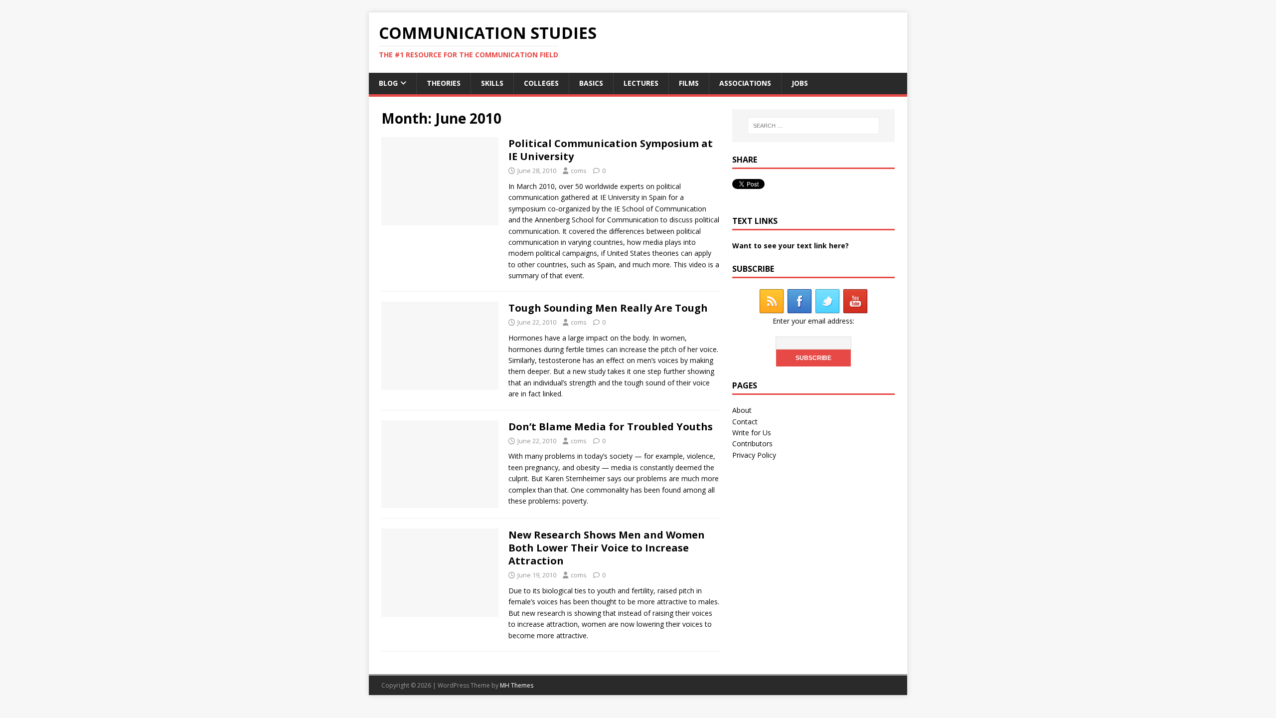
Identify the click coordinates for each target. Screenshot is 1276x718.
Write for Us (751, 432)
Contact (745, 421)
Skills (492, 83)
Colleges (541, 83)
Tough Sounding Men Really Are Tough (608, 308)
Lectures (641, 83)
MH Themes (516, 685)
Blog (388, 83)
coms (579, 170)
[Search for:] (813, 125)
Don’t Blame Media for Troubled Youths (610, 426)
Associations (745, 83)
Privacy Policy (754, 455)
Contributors (752, 443)
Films (689, 83)
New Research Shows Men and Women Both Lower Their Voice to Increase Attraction (606, 547)
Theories (444, 83)
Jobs (800, 83)
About (742, 410)
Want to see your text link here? (790, 245)
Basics (591, 83)
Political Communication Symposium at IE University (610, 150)
